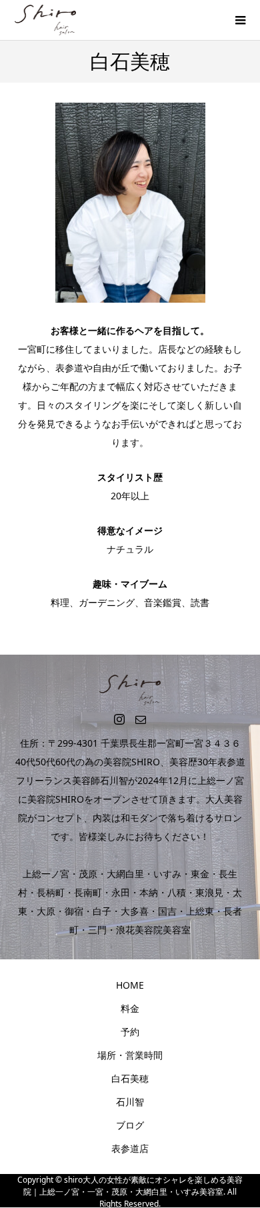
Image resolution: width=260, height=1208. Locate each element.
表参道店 (130, 1148)
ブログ (130, 1125)
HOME (130, 985)
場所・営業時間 (130, 1055)
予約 (130, 1031)
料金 (130, 1008)
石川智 (130, 1101)
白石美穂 (130, 1078)
